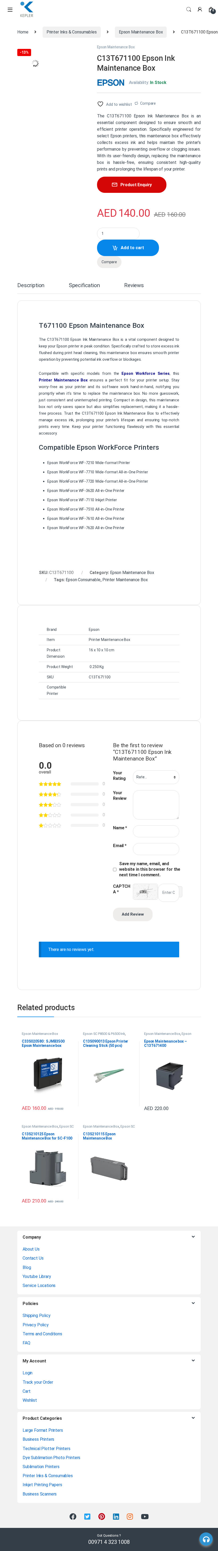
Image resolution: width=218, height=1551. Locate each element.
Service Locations (39, 1285)
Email (120, 845)
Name (120, 827)
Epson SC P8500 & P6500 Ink (104, 1034)
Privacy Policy (36, 1324)
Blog (27, 1267)
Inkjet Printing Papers (42, 1484)
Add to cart (132, 247)
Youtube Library (37, 1276)
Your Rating (119, 775)
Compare (148, 103)
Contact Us (33, 1258)
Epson (62, 346)
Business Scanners (40, 1494)
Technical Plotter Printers (46, 1448)
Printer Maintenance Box (63, 380)
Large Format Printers (43, 1430)
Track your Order (38, 1382)
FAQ (26, 1342)
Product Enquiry (136, 184)
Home (22, 32)
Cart (26, 1391)
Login (27, 1372)
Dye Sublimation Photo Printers (51, 1457)
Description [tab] (30, 285)
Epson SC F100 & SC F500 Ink (48, 1128)
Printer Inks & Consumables (72, 32)
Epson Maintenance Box (141, 32)
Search (189, 9)
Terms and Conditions (42, 1333)
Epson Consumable (83, 579)
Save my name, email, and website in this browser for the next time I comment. (149, 869)
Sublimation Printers (41, 1466)
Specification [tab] (84, 285)
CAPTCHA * (121, 889)
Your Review (120, 795)
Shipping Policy (37, 1315)
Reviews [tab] (134, 285)
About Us (31, 1249)
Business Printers (38, 1439)
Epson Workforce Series (145, 373)
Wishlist (30, 1400)
